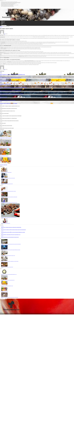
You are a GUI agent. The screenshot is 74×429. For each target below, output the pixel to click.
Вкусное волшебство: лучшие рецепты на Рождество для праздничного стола (8, 3)
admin (4, 69)
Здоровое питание (3, 22)
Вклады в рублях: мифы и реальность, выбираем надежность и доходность (8, 191)
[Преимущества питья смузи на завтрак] (5, 145)
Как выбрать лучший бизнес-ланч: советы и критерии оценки (7, 5)
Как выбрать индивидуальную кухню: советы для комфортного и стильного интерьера (9, 261)
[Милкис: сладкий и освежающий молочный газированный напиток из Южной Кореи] (4, 296)
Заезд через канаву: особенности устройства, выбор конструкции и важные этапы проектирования (11, 2)
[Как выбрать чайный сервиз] (5, 163)
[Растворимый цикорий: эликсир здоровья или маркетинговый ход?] (4, 279)
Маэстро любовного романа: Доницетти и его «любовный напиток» (10, 90)
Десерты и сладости (3, 21)
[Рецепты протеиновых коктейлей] (5, 154)
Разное (1, 24)
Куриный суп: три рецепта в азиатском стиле (5, 223)
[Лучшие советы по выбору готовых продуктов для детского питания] (4, 177)
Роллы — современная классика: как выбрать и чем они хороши (7, 6)
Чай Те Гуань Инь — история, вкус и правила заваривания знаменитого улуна (12, 74)
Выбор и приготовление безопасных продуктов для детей (7, 183)
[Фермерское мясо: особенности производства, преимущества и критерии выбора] (4, 196)
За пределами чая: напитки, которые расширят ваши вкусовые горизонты (12, 93)
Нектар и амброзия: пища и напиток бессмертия (7, 100)
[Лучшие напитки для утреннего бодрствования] (5, 136)
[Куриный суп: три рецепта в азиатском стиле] (4, 222)
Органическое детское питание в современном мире (6, 172)
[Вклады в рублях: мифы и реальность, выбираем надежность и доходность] (4, 190)
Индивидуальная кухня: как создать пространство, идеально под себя (8, 255)
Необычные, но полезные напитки (5, 84)
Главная (1, 26)
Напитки (2, 23)
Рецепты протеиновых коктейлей (4, 155)
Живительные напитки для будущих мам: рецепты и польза (9, 80)
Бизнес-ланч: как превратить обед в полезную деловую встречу (7, 4)
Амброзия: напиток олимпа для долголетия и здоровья (8, 103)
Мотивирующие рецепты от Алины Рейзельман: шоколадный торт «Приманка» (9, 217)
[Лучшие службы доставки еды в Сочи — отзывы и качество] (4, 266)
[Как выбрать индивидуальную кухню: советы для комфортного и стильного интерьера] (4, 260)
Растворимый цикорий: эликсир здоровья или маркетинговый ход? (10, 77)
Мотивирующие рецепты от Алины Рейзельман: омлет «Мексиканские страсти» (9, 202)
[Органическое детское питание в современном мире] (4, 171)
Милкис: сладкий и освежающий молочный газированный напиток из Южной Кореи (13, 87)
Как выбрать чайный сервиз (3, 164)
